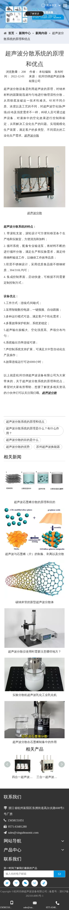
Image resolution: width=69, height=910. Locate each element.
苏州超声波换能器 (48, 446)
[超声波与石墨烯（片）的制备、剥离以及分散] (34, 529)
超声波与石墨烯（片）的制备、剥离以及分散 (34, 554)
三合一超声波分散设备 (46, 777)
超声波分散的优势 (18, 446)
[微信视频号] (34, 883)
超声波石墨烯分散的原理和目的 (34, 502)
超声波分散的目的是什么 (22, 439)
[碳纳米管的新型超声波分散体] (34, 579)
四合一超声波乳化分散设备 (22, 777)
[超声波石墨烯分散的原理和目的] (34, 481)
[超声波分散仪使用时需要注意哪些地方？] (34, 628)
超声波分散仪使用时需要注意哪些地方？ (34, 651)
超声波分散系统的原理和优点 (25, 421)
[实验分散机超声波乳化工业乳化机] (34, 674)
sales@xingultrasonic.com (23, 832)
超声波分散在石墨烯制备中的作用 (35, 742)
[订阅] (59, 873)
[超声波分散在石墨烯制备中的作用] (34, 719)
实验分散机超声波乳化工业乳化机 (35, 694)
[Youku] (16, 883)
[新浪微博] (7, 883)
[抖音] (43, 883)
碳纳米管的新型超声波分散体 (34, 602)
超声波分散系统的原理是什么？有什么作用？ (32, 431)
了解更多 (34, 13)
